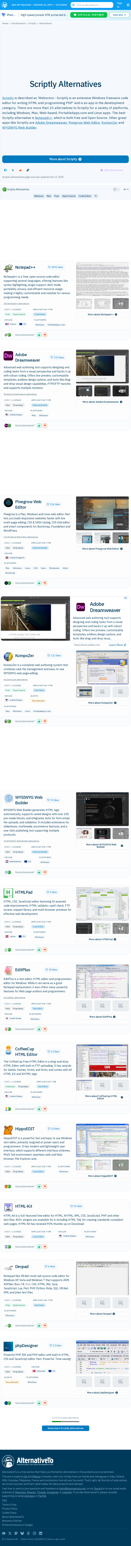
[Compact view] (118, 189)
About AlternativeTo (13, 1516)
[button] (102, 279)
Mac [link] (49, 196)
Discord (98, 1488)
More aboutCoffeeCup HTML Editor (101, 1097)
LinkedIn (67, 1492)
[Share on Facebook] (5, 170)
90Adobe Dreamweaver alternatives (20, 394)
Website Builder (40, 405)
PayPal (42, 1496)
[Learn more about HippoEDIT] (8, 1130)
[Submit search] (73, 5)
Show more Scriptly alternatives (66, 1428)
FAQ (4, 1500)
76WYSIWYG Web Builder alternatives (21, 841)
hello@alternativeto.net (72, 1488)
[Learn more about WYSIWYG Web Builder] (8, 798)
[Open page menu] (128, 5)
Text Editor (39, 690)
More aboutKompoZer (100, 702)
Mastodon (20, 1492)
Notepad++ (43, 118)
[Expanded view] (115, 189)
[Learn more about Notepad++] (8, 268)
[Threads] (28, 1533)
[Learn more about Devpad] (8, 1267)
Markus (36, 1476)
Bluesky (31, 1492)
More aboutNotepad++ (101, 314)
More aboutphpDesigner (100, 1392)
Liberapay (29, 1496)
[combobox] (92, 5)
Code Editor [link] (85, 196)
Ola (25, 1476)
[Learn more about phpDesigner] (8, 1346)
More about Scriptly (63, 159)
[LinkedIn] (40, 1533)
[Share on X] (13, 170)
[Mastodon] (16, 1533)
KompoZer (109, 122)
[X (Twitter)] (10, 1533)
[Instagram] (34, 1533)
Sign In (119, 4)
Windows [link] (39, 196)
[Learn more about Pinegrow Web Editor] (8, 502)
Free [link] (56, 196)
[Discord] (3, 1533)
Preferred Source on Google (17, 1524)
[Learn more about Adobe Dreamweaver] (8, 356)
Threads (41, 1492)
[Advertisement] (65, 50)
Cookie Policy (9, 1512)
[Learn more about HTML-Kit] (8, 1207)
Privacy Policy (9, 1508)
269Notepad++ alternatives (16, 303)
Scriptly (8, 98)
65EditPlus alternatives (15, 997)
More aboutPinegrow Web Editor (100, 548)
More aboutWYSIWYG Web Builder (101, 845)
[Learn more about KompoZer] (8, 657)
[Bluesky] (22, 1533)
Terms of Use (9, 1504)
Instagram (53, 1492)
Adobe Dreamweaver (51, 122)
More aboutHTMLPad (101, 939)
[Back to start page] (5, 5)
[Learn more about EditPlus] (8, 970)
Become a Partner (12, 1520)
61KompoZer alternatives (16, 679)
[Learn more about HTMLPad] (8, 893)
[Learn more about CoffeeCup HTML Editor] (8, 1050)
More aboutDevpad (101, 1313)
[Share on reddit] (20, 170)
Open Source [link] (69, 196)
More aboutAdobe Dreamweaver (101, 401)
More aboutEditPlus (101, 1016)
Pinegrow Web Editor (84, 122)
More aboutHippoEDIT (100, 1176)
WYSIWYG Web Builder (19, 127)
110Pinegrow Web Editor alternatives (21, 537)
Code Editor (39, 314)
